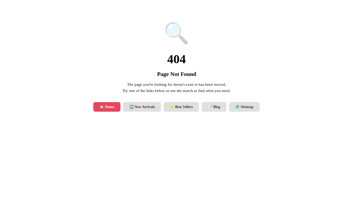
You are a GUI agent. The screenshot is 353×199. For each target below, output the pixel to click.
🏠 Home (106, 107)
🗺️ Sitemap (244, 107)
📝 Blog (214, 107)
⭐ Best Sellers (181, 107)
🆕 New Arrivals (142, 107)
